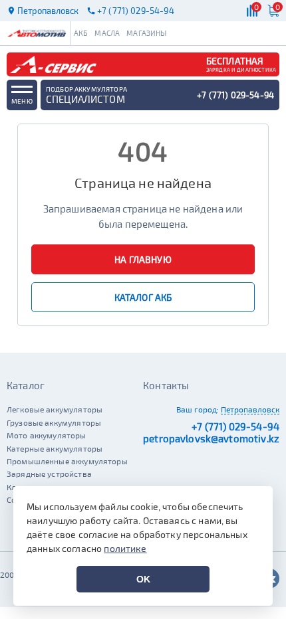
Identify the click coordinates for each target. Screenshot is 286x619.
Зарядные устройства (49, 473)
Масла (107, 33)
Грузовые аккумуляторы (54, 422)
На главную (143, 259)
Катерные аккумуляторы (54, 448)
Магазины (146, 33)
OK (143, 579)
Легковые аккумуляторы (54, 409)
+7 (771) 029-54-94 (235, 426)
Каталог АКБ (143, 297)
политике (125, 548)
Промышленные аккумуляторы (67, 461)
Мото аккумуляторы (46, 435)
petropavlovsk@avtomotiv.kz (211, 438)
